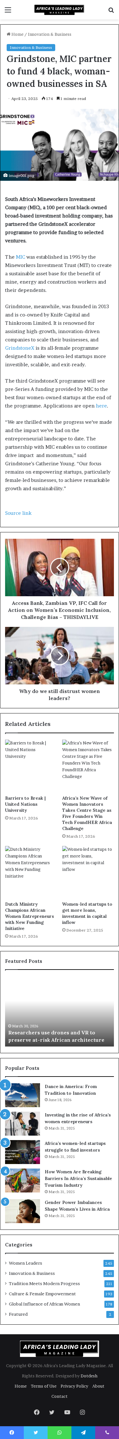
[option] (59, 1011)
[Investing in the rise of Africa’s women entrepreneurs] (22, 1124)
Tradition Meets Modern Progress (44, 1283)
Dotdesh (89, 1375)
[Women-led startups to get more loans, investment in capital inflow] (88, 872)
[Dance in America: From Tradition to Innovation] (22, 1095)
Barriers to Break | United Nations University (25, 804)
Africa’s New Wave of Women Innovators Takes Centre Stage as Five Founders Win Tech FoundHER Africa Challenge (87, 813)
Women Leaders (25, 1263)
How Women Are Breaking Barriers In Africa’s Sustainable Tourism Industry (78, 1178)
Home (16, 34)
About (98, 1386)
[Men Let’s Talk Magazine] (59, 9)
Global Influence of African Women (44, 1303)
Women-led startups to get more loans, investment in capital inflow (87, 913)
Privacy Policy (74, 1386)
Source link (18, 513)
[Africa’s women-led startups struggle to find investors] (22, 1152)
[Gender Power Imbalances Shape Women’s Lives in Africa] (22, 1211)
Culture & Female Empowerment (42, 1293)
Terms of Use (43, 1386)
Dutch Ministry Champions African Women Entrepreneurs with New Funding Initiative (29, 916)
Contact (59, 1396)
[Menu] (8, 12)
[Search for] (111, 12)
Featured (18, 1314)
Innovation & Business (49, 34)
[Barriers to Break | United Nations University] (31, 766)
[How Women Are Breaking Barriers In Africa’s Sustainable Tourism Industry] (22, 1180)
